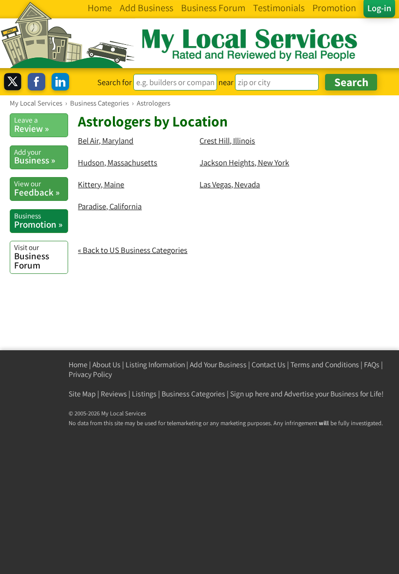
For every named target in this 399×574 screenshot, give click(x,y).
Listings (144, 393)
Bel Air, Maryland (105, 140)
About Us (106, 364)
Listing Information (155, 364)
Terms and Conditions (324, 364)
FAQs (372, 364)
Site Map (82, 393)
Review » (31, 124)
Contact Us (269, 364)
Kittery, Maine (101, 184)
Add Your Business (218, 364)
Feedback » (36, 188)
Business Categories (193, 393)
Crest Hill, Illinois (227, 140)
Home (78, 364)
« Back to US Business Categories (132, 250)
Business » (34, 156)
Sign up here (249, 393)
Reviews (114, 393)
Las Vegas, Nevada (230, 184)
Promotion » (38, 220)
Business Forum (31, 256)
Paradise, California (110, 206)
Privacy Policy (90, 374)
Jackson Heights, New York (244, 162)
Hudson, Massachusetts (117, 162)
